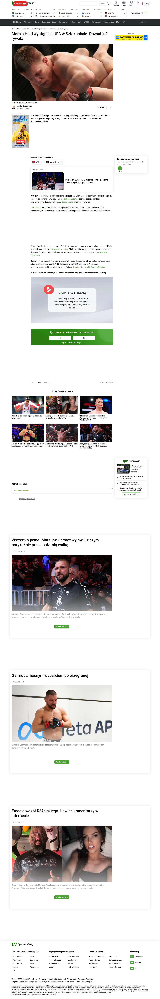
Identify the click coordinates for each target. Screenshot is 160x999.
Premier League (55, 960)
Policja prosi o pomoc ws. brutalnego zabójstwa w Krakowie (138, 469)
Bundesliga (72, 960)
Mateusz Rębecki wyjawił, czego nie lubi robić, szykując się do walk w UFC (62, 445)
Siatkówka (46, 22)
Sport (78, 982)
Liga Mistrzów (73, 956)
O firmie (34, 979)
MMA (18, 29)
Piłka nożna (28, 22)
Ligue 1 (51, 967)
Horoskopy (24, 982)
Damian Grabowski (81, 267)
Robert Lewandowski (97, 956)
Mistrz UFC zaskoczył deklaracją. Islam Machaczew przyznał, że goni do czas (28, 445)
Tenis (37, 22)
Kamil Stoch (113, 956)
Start (13, 29)
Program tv (33, 982)
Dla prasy (42, 979)
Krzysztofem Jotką (59, 249)
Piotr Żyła (92, 967)
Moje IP (60, 982)
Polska (39, 382)
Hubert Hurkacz (115, 967)
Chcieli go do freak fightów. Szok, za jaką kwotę (27, 417)
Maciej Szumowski (24, 106)
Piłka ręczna (96, 22)
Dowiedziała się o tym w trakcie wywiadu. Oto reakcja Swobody (131, 489)
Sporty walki (76, 22)
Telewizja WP (45, 982)
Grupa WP (26, 979)
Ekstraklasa (53, 956)
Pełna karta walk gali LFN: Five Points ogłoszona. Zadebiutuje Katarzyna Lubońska (87, 181)
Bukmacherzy (64, 22)
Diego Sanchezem (69, 199)
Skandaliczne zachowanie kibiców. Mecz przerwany (132, 477)
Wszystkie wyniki (137, 13)
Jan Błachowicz (115, 963)
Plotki (53, 982)
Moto (118, 22)
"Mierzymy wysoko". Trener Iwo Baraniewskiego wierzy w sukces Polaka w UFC (93, 418)
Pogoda (15, 982)
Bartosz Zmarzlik (115, 960)
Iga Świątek (93, 963)
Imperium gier (87, 982)
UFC (33, 382)
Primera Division (55, 963)
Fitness (15, 967)
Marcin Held (25, 29)
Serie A (70, 963)
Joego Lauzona (68, 202)
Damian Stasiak (98, 267)
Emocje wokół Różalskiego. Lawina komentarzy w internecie (60, 417)
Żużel (54, 22)
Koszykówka (109, 22)
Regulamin (90, 979)
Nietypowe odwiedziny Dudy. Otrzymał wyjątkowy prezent (130, 483)
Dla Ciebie (17, 22)
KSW (14, 970)
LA (124, 22)
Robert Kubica (94, 960)
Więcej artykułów (130, 494)
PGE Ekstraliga (73, 967)
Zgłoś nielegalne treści (27, 499)
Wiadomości (69, 982)
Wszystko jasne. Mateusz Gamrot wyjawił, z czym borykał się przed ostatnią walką (93, 446)
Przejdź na (19, 4)
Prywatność (52, 979)
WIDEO (86, 22)
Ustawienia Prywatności (67, 979)
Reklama (81, 979)
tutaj (54, 994)
